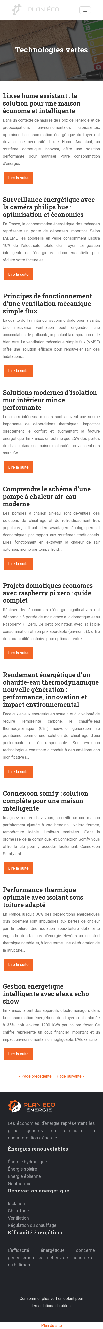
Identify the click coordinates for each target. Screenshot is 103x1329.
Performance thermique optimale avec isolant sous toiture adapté (43, 897)
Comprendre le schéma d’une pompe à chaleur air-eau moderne (47, 496)
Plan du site (51, 1325)
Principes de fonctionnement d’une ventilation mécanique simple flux (47, 303)
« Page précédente (35, 1076)
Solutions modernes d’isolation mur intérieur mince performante (50, 400)
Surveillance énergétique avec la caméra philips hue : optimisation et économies (49, 207)
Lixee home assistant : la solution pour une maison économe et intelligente (42, 103)
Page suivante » (71, 1076)
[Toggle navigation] (85, 10)
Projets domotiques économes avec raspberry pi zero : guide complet (48, 592)
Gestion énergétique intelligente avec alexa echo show (46, 993)
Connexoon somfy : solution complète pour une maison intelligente (45, 800)
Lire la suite (18, 178)
